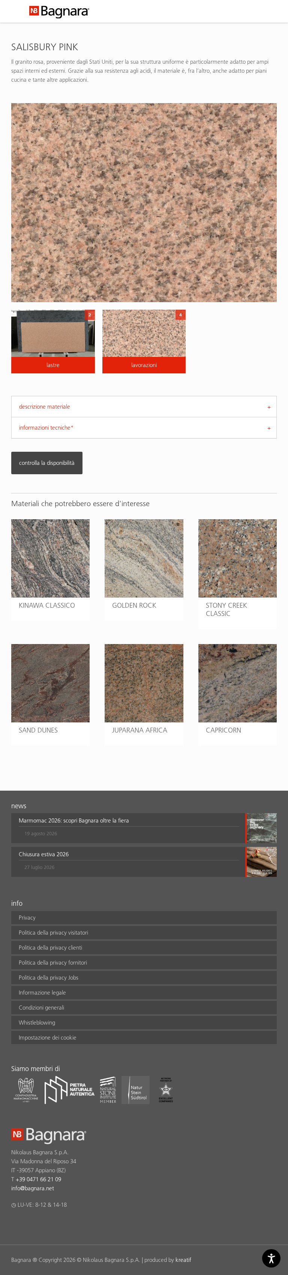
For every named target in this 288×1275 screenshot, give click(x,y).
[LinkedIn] (44, 1224)
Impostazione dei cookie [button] (47, 1037)
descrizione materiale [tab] (44, 406)
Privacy (27, 917)
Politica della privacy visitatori (53, 932)
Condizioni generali (41, 1007)
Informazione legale (42, 992)
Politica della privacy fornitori (53, 962)
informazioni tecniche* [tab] (46, 427)
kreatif (183, 1259)
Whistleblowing (37, 1022)
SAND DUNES (38, 730)
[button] (129, 828)
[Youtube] (59, 1224)
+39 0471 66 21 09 (38, 1179)
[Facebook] (15, 1224)
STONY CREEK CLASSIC (226, 609)
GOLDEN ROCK (134, 605)
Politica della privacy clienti (50, 947)
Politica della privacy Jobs (48, 977)
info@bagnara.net (32, 1188)
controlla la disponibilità (47, 462)
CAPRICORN (223, 730)
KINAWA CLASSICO (47, 605)
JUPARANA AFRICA (139, 730)
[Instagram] (30, 1224)
